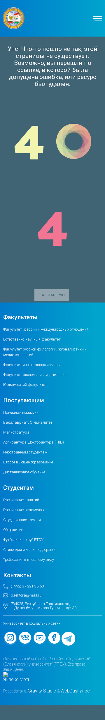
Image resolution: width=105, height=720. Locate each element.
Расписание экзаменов (23, 510)
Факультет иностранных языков (31, 364)
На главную (52, 295)
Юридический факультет (25, 384)
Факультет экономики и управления (34, 374)
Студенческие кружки (22, 520)
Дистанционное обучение (24, 472)
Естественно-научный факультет (32, 339)
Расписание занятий (21, 500)
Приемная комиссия (20, 412)
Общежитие (13, 529)
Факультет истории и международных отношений (46, 329)
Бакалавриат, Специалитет (27, 422)
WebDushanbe (75, 691)
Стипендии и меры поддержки (29, 549)
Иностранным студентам (25, 452)
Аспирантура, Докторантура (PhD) (33, 442)
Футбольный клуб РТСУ (23, 539)
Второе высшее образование (28, 462)
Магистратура (16, 432)
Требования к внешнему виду (28, 559)
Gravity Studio (42, 691)
